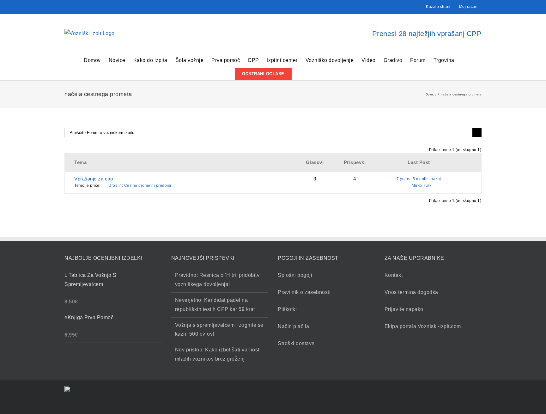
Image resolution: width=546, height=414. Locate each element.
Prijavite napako (404, 309)
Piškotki (287, 309)
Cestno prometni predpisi (147, 185)
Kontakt (394, 275)
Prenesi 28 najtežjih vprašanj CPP (427, 34)
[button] (302, 73)
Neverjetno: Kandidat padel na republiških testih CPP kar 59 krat (215, 304)
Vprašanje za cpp (93, 178)
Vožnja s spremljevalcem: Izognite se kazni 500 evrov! (219, 329)
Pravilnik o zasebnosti (304, 292)
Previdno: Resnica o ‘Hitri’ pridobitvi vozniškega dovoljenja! (218, 279)
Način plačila (293, 326)
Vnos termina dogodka (411, 292)
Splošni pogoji (295, 275)
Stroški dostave (296, 343)
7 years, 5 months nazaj (419, 179)
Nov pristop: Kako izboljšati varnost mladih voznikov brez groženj (217, 354)
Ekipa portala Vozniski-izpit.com (423, 326)
